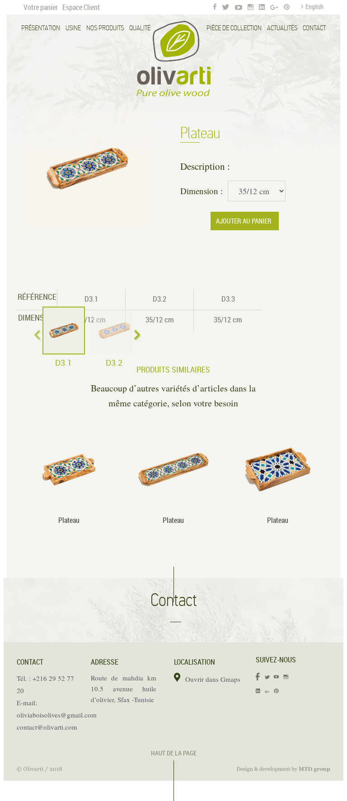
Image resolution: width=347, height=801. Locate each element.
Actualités (282, 28)
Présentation (40, 28)
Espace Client (81, 7)
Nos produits (105, 28)
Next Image (149, 169)
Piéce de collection (234, 28)
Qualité (139, 28)
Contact (314, 28)
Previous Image (25, 169)
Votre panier (40, 7)
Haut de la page (174, 753)
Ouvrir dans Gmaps (212, 679)
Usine (73, 28)
